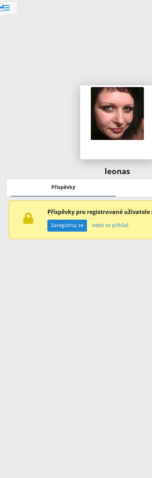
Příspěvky (63, 187)
